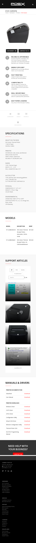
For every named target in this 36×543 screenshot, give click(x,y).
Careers (4, 526)
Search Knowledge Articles (8, 506)
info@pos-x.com (7, 467)
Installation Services (6, 500)
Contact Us (4, 523)
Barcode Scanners (6, 485)
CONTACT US (23, 51)
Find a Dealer (5, 531)
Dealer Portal (5, 535)
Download (27, 393)
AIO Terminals (5, 483)
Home (6, 13)
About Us (4, 525)
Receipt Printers (6, 489)
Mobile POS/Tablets (6, 486)
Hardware (12, 13)
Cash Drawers (5, 488)
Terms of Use (5, 511)
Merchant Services (6, 501)
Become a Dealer (6, 532)
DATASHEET (10, 51)
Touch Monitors (6, 491)
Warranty (4, 509)
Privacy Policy (5, 512)
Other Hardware (6, 492)
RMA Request (5, 508)
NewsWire (4, 521)
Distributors (5, 534)
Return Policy (5, 514)
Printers (18, 13)
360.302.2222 (10, 464)
